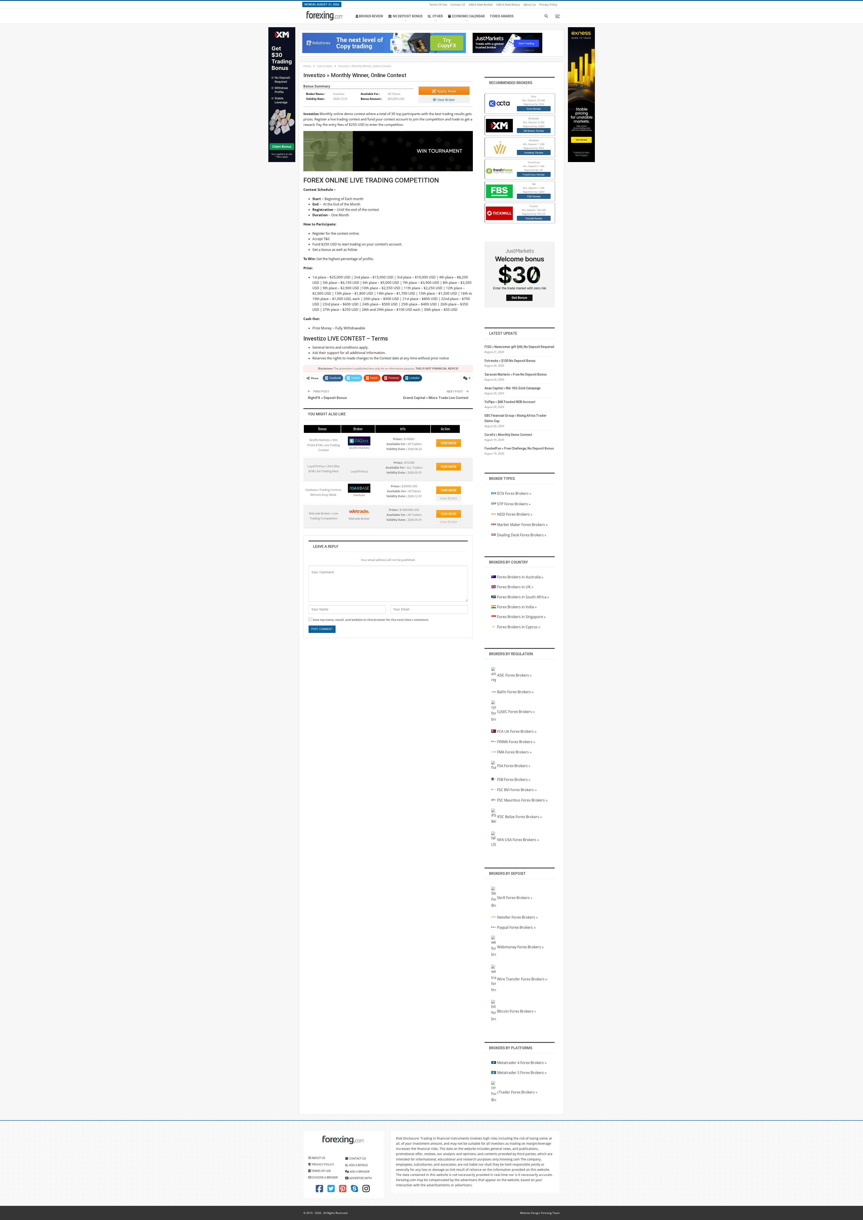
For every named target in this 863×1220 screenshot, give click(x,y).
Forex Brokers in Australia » (520, 576)
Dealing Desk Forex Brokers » (521, 534)
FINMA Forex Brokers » (516, 741)
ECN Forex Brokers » (514, 493)
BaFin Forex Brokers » (515, 691)
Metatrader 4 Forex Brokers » (522, 1062)
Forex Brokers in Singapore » (521, 616)
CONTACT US (357, 1158)
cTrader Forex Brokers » (517, 1092)
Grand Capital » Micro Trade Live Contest (435, 398)
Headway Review (533, 152)
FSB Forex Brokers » (513, 779)
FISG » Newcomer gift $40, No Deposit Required (519, 347)
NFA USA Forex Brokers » (518, 839)
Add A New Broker (481, 4)
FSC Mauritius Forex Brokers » (522, 800)
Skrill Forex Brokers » (514, 897)
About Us (529, 4)
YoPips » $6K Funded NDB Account (510, 402)
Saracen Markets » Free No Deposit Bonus (516, 374)
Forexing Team (550, 1213)
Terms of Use (438, 4)
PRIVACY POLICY (322, 1164)
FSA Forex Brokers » (513, 765)
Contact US (457, 4)
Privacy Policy (548, 4)
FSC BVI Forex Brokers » (517, 789)
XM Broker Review (533, 130)
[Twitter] (331, 1191)
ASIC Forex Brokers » (514, 675)
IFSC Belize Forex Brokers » (519, 816)
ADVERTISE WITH (360, 1178)
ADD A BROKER (359, 1171)
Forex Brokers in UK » (515, 586)
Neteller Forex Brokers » (517, 917)
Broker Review (370, 16)
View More (448, 443)
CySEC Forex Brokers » (516, 711)
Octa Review (534, 108)
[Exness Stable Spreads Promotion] (581, 94)
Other (437, 16)
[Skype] (354, 1191)
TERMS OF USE (321, 1171)
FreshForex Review (534, 174)
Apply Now (446, 91)
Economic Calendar (468, 16)
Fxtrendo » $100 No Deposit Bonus (510, 361)
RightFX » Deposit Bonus (327, 398)
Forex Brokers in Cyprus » (518, 626)
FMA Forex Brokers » (514, 752)
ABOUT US (318, 1158)
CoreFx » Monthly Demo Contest (508, 434)
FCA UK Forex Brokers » (516, 731)
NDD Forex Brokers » (514, 514)
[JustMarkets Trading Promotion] (507, 42)
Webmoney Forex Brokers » (520, 946)
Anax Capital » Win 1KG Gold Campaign (512, 388)
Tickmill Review (533, 218)
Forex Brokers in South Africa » (523, 596)
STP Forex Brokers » (514, 503)
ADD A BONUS (358, 1165)
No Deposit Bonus (408, 16)
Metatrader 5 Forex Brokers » (522, 1072)
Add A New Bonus (508, 4)
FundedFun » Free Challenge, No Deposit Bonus (519, 448)
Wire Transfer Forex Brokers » (522, 979)
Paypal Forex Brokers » (516, 927)
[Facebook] (319, 1191)
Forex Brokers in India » (517, 606)
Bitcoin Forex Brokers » (516, 1011)
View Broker (445, 100)
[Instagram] (366, 1191)
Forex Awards (502, 16)
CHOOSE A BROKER (324, 1177)
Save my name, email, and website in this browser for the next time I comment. (371, 620)
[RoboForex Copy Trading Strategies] (384, 42)
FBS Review (533, 196)
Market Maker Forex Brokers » (522, 524)
